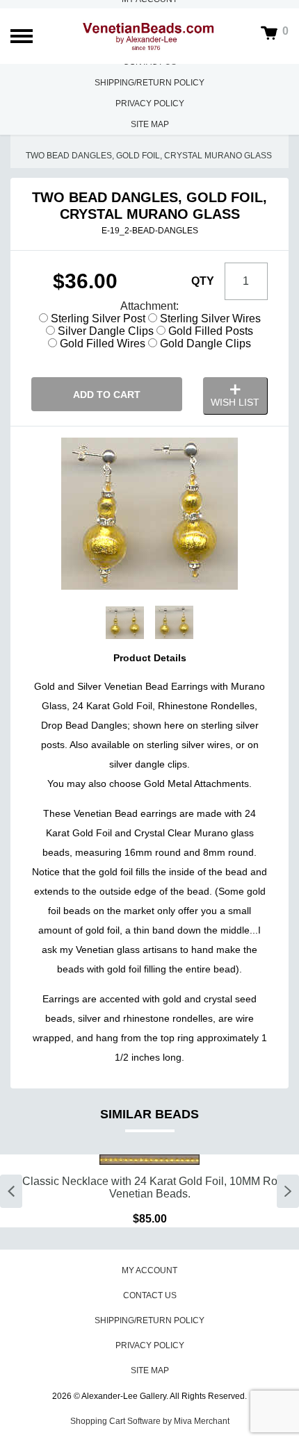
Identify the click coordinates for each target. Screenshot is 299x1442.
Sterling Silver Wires (209, 318)
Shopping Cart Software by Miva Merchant (149, 1421)
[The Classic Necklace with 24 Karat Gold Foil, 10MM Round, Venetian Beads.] (149, 1159)
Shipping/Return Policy (149, 83)
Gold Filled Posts (209, 331)
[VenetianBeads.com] (150, 36)
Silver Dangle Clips (104, 331)
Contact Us (150, 1295)
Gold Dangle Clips (204, 343)
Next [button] (288, 1191)
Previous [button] (11, 1191)
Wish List (235, 402)
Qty (202, 281)
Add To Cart (106, 394)
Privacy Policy (149, 103)
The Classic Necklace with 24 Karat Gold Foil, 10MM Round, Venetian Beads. (149, 1187)
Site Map (150, 124)
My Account (149, 1270)
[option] (149, 1190)
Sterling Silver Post (96, 318)
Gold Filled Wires (101, 343)
